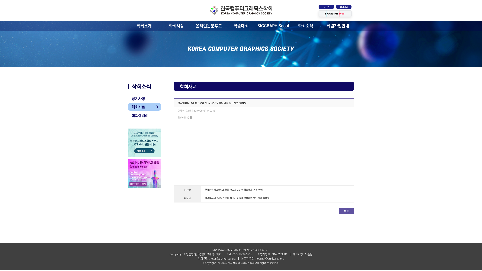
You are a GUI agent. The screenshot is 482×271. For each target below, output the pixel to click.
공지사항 (138, 99)
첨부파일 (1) (184, 117)
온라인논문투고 (209, 26)
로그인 (326, 7)
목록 (346, 210)
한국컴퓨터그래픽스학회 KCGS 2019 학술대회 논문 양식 (234, 189)
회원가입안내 (337, 26)
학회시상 (176, 26)
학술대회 (241, 26)
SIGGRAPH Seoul (273, 26)
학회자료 (138, 107)
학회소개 (144, 26)
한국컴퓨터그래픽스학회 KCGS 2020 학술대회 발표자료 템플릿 (237, 198)
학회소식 (305, 26)
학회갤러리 (140, 115)
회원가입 (344, 7)
